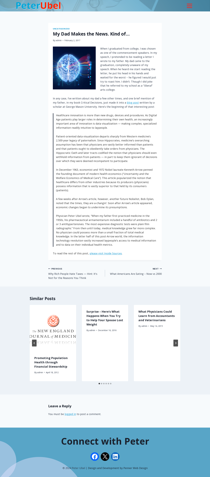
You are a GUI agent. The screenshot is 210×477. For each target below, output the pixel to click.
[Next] (175, 343)
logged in (70, 414)
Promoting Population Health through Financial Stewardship (51, 362)
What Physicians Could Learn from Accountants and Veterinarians (156, 316)
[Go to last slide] (34, 343)
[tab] (99, 383)
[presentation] (53, 328)
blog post (133, 102)
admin (59, 40)
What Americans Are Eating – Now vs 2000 (136, 271)
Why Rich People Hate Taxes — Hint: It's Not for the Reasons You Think (72, 273)
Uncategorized (61, 29)
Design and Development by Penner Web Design (118, 468)
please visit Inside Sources (106, 253)
